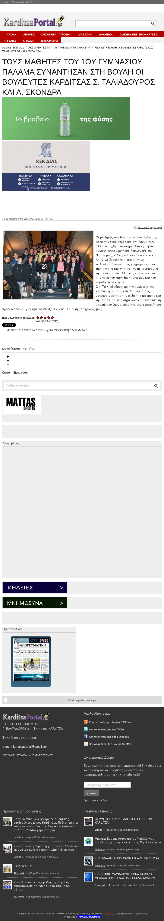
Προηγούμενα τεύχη (95, 800)
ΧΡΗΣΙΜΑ (28, 41)
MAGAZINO (85, 34)
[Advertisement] (78, 203)
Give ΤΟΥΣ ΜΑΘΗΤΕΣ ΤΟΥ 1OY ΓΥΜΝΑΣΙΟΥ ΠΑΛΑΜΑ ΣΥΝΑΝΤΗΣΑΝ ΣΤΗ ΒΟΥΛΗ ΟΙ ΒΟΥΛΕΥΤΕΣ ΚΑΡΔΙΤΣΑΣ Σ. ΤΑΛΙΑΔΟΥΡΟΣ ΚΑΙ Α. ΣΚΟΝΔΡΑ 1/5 (38, 317)
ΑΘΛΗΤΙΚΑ (106, 34)
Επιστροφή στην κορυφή (82, 700)
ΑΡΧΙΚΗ (11, 34)
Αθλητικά (19, 873)
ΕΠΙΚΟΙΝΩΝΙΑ (49, 41)
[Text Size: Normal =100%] (7, 364)
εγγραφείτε (46, 330)
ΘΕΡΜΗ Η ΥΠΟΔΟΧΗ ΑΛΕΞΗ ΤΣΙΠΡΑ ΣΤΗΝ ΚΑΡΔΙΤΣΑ (123, 820)
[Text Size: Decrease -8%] (7, 360)
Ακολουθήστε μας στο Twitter (107, 729)
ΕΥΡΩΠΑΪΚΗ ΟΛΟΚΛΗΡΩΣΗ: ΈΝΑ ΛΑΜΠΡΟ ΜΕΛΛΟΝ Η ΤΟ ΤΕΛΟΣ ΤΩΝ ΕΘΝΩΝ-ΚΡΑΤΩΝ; (125, 876)
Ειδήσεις (18, 47)
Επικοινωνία (125, 913)
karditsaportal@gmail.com (30, 746)
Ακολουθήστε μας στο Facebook (109, 736)
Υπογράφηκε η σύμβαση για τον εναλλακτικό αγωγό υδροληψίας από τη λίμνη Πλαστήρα (46, 848)
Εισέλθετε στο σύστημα (20, 330)
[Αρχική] (34, 20)
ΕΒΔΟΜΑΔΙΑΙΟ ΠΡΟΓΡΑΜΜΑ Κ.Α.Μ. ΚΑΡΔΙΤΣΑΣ (127, 858)
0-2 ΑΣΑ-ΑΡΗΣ (23, 866)
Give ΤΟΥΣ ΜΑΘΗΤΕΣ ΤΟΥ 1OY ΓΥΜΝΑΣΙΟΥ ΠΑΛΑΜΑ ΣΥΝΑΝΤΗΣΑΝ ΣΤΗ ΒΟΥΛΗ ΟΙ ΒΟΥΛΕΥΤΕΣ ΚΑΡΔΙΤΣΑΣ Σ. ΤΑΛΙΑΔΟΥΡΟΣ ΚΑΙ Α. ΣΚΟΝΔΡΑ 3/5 (45, 317)
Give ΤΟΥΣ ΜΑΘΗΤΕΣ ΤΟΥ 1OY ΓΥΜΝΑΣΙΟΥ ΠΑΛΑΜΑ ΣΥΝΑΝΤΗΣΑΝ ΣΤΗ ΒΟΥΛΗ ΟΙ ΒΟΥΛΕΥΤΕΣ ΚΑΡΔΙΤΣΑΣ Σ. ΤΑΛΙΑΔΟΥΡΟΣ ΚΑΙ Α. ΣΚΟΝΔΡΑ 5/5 (52, 317)
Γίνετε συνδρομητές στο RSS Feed (110, 722)
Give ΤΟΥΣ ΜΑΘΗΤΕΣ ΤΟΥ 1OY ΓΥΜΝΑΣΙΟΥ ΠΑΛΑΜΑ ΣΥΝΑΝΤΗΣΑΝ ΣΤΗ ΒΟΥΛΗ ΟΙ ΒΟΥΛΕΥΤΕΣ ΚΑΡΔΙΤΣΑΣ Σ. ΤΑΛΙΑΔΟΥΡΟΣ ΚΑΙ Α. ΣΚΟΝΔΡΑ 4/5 (49, 317)
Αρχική (6, 47)
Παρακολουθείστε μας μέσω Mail (110, 744)
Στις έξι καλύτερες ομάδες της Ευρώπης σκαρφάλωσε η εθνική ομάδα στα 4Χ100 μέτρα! (42, 885)
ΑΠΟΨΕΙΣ (29, 34)
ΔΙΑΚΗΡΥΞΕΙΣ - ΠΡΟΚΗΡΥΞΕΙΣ (139, 34)
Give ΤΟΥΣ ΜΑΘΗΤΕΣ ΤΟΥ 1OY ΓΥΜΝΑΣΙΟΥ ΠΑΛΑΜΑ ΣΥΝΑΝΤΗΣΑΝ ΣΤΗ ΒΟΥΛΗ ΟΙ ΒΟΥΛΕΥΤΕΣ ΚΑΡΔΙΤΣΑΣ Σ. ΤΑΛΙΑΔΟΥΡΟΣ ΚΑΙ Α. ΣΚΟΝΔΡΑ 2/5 (41, 317)
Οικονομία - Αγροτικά (107, 885)
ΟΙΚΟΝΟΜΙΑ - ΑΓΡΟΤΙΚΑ (56, 34)
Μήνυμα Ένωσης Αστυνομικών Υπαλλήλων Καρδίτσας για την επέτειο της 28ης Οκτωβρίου (128, 840)
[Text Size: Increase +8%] (7, 356)
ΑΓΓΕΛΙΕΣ (10, 41)
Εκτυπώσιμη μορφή (150, 227)
